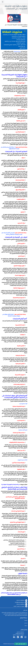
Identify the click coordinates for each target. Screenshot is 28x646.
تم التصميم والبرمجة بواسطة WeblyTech (10, 644)
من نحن (25, 623)
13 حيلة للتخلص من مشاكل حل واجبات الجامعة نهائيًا (10, 148)
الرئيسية (25, 620)
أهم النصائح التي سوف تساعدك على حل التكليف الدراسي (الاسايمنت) (15, 42)
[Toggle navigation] (2, 2)
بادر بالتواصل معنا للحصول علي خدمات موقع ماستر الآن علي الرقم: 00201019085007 (14, 593)
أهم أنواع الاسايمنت (20, 39)
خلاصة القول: (22, 48)
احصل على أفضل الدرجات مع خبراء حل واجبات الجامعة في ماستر (12, 233)
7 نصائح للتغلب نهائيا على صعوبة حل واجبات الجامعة (11, 315)
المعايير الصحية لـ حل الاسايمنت (18, 36)
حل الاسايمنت (17, 51)
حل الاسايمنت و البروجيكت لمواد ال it (10, 484)
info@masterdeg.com (20, 602)
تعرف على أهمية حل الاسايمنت (18, 38)
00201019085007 (21, 600)
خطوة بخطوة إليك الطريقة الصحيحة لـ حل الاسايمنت (14, 34)
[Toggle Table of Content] (24, 31)
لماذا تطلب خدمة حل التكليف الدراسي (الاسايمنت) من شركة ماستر (14, 45)
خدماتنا (26, 625)
